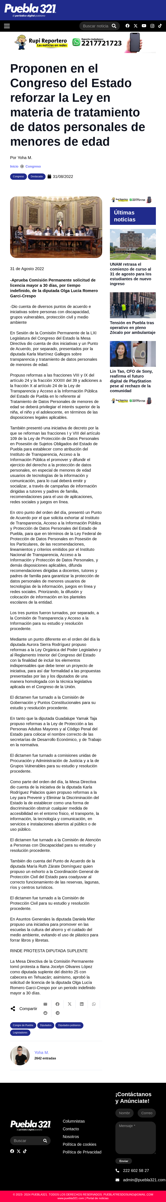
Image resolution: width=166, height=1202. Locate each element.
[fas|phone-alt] (119, 1170)
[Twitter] (136, 26)
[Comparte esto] (57, 1004)
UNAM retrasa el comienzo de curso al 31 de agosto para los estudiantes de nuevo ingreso (130, 274)
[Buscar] (114, 26)
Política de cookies (79, 1144)
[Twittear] (70, 1004)
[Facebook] (128, 26)
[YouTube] (144, 26)
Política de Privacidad (82, 1152)
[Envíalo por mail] (45, 1004)
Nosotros (71, 1136)
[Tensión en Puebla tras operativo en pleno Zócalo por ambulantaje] (133, 295)
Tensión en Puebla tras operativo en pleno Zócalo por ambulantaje (132, 328)
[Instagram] (152, 26)
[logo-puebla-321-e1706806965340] (30, 10)
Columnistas (74, 1121)
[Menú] (7, 26)
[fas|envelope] (119, 1180)
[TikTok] (160, 26)
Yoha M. (25, 157)
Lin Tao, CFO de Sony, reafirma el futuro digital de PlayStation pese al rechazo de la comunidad (131, 381)
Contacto (71, 1129)
